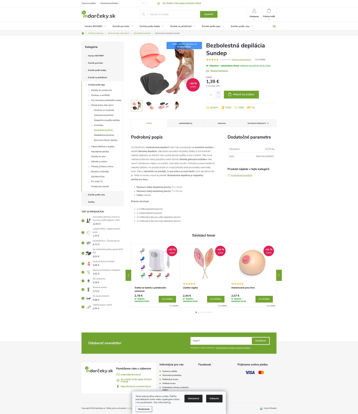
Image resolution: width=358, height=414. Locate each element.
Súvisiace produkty (257, 123)
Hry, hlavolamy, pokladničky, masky (106, 100)
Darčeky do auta (98, 156)
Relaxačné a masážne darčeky (107, 120)
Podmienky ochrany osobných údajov (175, 388)
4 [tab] (203, 312)
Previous (128, 275)
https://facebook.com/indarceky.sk (136, 386)
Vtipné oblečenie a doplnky (103, 146)
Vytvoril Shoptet (269, 408)
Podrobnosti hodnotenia (241, 60)
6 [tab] (208, 312)
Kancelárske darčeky (100, 151)
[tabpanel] (155, 275)
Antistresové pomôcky (104, 115)
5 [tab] (206, 312)
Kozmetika (98, 125)
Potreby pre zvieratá (100, 186)
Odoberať (260, 340)
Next (279, 275)
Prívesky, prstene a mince (102, 166)
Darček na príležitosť (97, 77)
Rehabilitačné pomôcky (104, 135)
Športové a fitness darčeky (105, 140)
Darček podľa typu (96, 84)
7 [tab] (211, 312)
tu (170, 402)
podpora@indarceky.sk (131, 374)
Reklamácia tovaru (170, 379)
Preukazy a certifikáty (100, 95)
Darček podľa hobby (97, 70)
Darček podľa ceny (96, 194)
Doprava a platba (89, 3)
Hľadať (208, 14)
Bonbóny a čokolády (100, 171)
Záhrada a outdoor (99, 161)
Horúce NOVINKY (96, 55)
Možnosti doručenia (219, 70)
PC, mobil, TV (97, 181)
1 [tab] (196, 312)
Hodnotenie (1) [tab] (185, 123)
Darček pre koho (95, 63)
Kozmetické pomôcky (103, 130)
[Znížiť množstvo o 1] (218, 96)
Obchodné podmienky (109, 3)
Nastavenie (144, 409)
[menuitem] (95, 26)
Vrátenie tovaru (169, 383)
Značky (91, 202)
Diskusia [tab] (222, 123)
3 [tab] (201, 312)
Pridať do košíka (243, 94)
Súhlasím (214, 398)
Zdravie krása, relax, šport (102, 105)
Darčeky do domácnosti (101, 90)
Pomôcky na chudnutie (104, 110)
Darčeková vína (97, 176)
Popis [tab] (149, 123)
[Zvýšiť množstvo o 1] (218, 93)
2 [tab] (198, 312)
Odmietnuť (193, 398)
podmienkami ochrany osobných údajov (233, 347)
